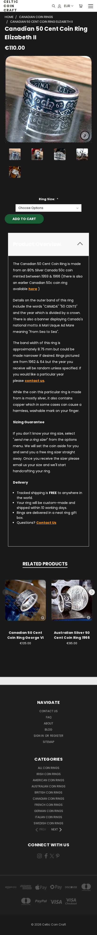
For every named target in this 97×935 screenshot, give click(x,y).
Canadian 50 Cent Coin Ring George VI (25, 635)
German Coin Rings (48, 811)
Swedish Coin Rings (48, 823)
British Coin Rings (48, 792)
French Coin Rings (49, 805)
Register (56, 736)
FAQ (48, 717)
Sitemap (48, 742)
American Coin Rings (48, 780)
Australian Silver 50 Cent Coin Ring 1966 (72, 635)
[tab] (48, 244)
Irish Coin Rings (48, 774)
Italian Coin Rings (48, 817)
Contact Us (48, 711)
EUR (67, 5)
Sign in (39, 736)
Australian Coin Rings (48, 786)
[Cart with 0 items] (80, 6)
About (48, 723)
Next (92, 592)
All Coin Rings (48, 768)
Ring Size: (48, 199)
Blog (48, 730)
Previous (5, 592)
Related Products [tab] (45, 564)
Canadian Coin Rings (48, 799)
